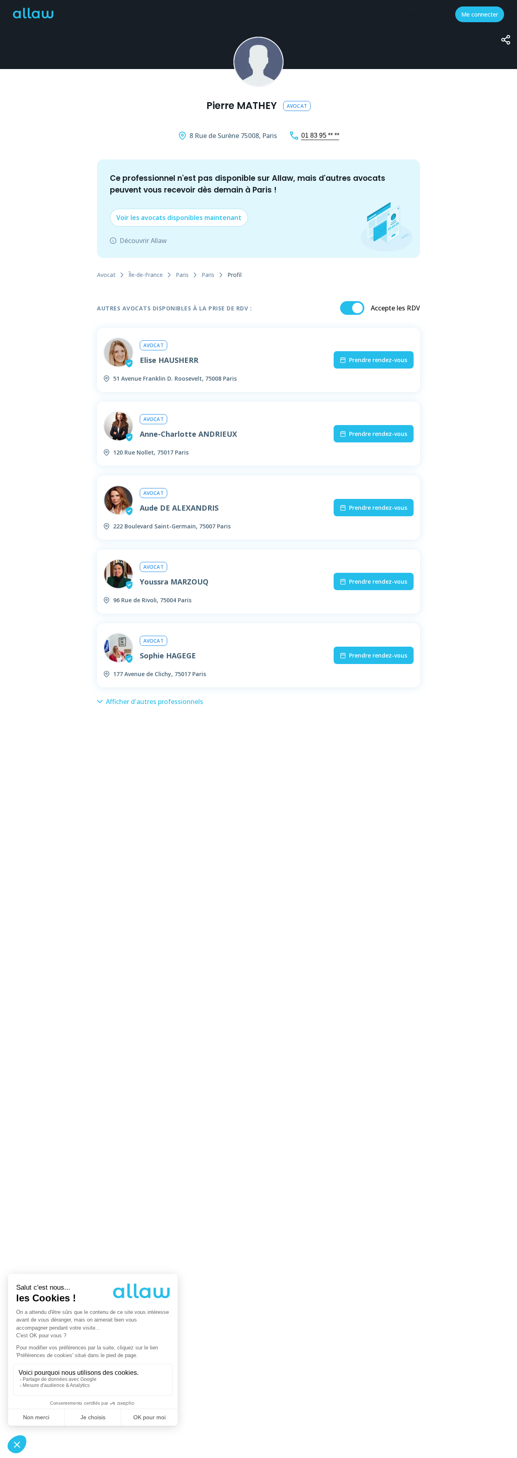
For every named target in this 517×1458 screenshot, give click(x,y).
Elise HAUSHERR (169, 360)
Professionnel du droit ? (411, 14)
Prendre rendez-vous (378, 360)
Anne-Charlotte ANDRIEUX (188, 434)
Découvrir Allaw (143, 240)
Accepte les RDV (395, 308)
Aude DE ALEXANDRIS (179, 508)
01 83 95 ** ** (320, 135)
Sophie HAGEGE (168, 655)
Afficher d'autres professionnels (154, 701)
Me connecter (479, 14)
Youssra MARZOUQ (174, 582)
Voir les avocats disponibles (179, 217)
